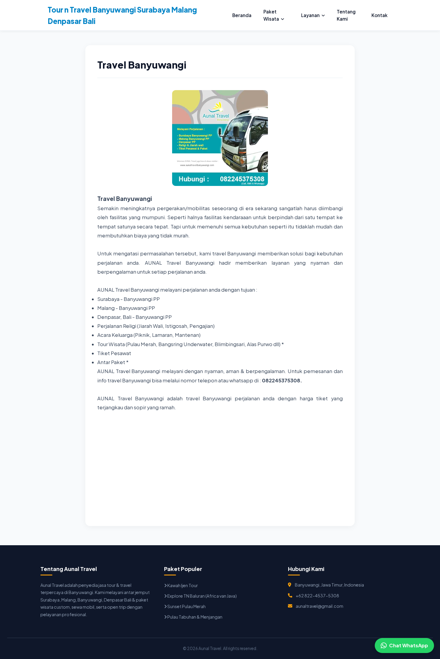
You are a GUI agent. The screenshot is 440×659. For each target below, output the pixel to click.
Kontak (379, 15)
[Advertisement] (220, 472)
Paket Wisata (271, 15)
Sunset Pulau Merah (186, 606)
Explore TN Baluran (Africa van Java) (202, 596)
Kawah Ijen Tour (182, 585)
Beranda (241, 15)
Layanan (310, 15)
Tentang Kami (346, 15)
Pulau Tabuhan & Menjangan (194, 616)
